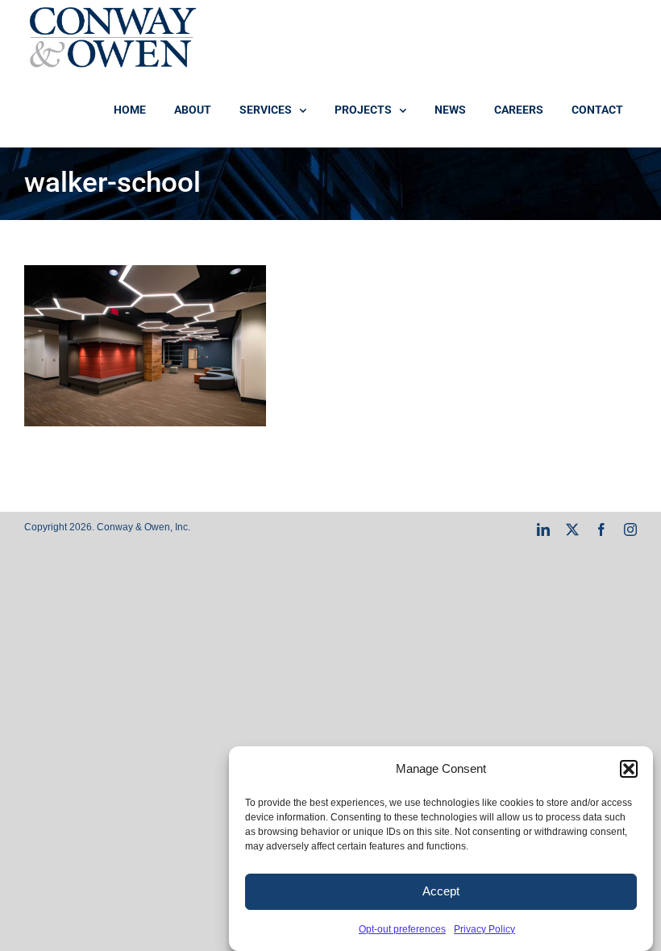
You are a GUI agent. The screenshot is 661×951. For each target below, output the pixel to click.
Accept (440, 891)
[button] (629, 769)
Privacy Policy (484, 929)
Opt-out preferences (402, 929)
